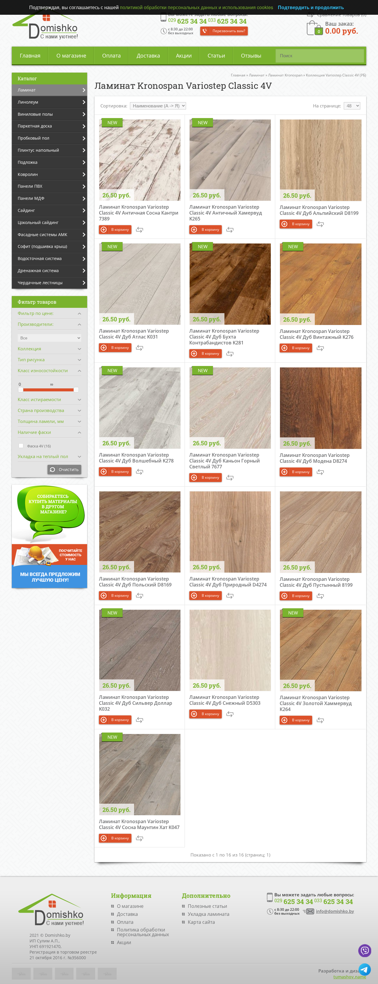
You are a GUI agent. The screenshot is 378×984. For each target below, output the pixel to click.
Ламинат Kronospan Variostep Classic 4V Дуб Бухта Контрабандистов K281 (224, 337)
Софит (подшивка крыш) (42, 246)
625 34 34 (187, 21)
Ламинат (27, 90)
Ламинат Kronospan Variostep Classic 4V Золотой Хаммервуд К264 (316, 703)
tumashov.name (349, 977)
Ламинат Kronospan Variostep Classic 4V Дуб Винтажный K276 (316, 334)
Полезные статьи (207, 906)
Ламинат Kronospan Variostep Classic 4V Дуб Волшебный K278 (136, 458)
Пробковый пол (33, 138)
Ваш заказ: (341, 27)
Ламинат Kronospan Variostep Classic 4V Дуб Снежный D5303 (224, 700)
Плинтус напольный (38, 150)
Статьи (216, 55)
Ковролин (28, 174)
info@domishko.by (335, 911)
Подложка (28, 162)
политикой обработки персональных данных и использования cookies (196, 7)
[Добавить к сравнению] (139, 230)
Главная (30, 55)
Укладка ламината (208, 914)
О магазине (71, 55)
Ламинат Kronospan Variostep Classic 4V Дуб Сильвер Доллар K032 (135, 703)
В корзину (120, 229)
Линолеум (28, 102)
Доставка (148, 55)
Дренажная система (38, 270)
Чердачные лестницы (40, 282)
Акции (184, 55)
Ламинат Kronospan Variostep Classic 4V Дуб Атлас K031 (134, 334)
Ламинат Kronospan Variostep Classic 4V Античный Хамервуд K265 (225, 213)
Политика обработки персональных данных (143, 932)
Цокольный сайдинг (38, 222)
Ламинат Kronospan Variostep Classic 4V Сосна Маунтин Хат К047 (139, 824)
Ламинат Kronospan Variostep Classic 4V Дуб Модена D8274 (315, 458)
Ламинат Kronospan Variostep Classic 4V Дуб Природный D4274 (228, 582)
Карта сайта (201, 922)
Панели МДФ (31, 198)
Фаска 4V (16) (39, 446)
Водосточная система (40, 258)
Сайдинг (26, 210)
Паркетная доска (35, 126)
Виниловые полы (35, 114)
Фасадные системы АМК (42, 234)
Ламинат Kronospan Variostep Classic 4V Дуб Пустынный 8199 (316, 582)
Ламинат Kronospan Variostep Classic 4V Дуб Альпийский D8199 (319, 210)
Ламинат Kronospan (285, 75)
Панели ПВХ (30, 186)
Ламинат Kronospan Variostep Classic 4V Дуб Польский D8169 (135, 582)
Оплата (111, 55)
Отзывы (251, 55)
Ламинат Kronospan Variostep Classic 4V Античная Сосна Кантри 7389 (138, 213)
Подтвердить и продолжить (311, 7)
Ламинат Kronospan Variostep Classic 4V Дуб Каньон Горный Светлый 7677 (224, 461)
